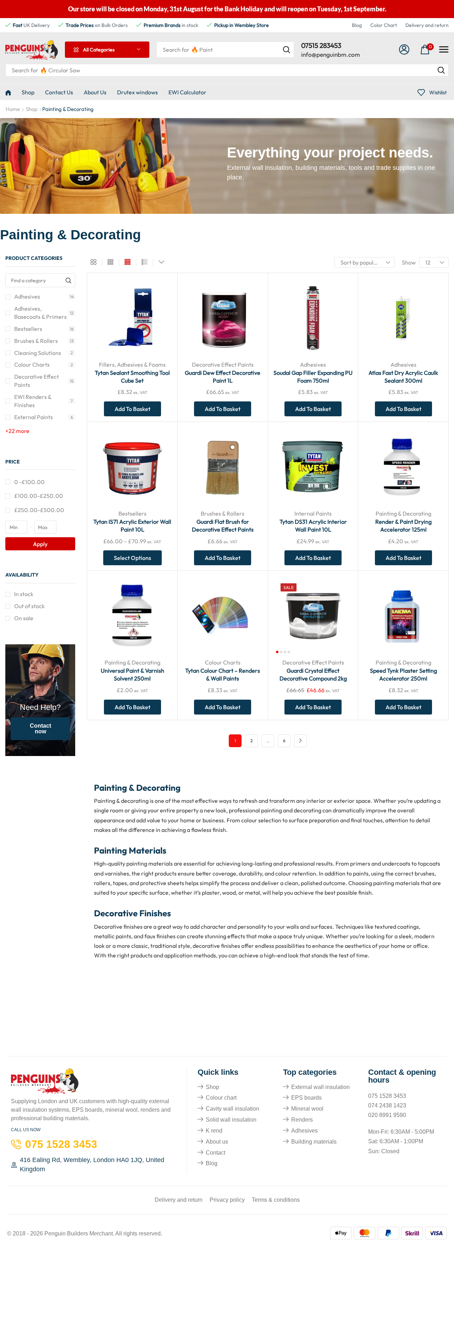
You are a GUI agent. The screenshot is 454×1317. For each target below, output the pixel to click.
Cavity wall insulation (232, 1109)
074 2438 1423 (387, 1105)
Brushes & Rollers (43, 340)
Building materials (314, 1142)
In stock (23, 594)
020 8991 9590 (387, 1115)
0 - (29, 481)
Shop (32, 109)
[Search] (286, 49)
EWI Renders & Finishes (43, 401)
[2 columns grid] (93, 262)
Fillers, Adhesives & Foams (132, 364)
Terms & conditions (276, 1200)
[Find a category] (68, 280)
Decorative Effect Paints (43, 380)
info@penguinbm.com (330, 54)
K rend (214, 1131)
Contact (215, 1153)
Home (13, 109)
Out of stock (29, 606)
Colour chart (221, 1098)
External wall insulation (320, 1087)
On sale (23, 618)
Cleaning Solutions (43, 352)
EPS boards (306, 1098)
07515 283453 (321, 45)
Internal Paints (313, 513)
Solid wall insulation (231, 1120)
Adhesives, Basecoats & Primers (43, 312)
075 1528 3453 (387, 1096)
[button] (404, 50)
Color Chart (383, 25)
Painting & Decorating (403, 513)
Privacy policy (227, 1200)
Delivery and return (427, 25)
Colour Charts (43, 364)
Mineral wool (307, 1109)
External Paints (43, 417)
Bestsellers (44, 328)
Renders (302, 1120)
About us (217, 1142)
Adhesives (44, 296)
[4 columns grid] (127, 262)
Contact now (40, 728)
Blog (357, 25)
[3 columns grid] (110, 262)
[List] (144, 262)
